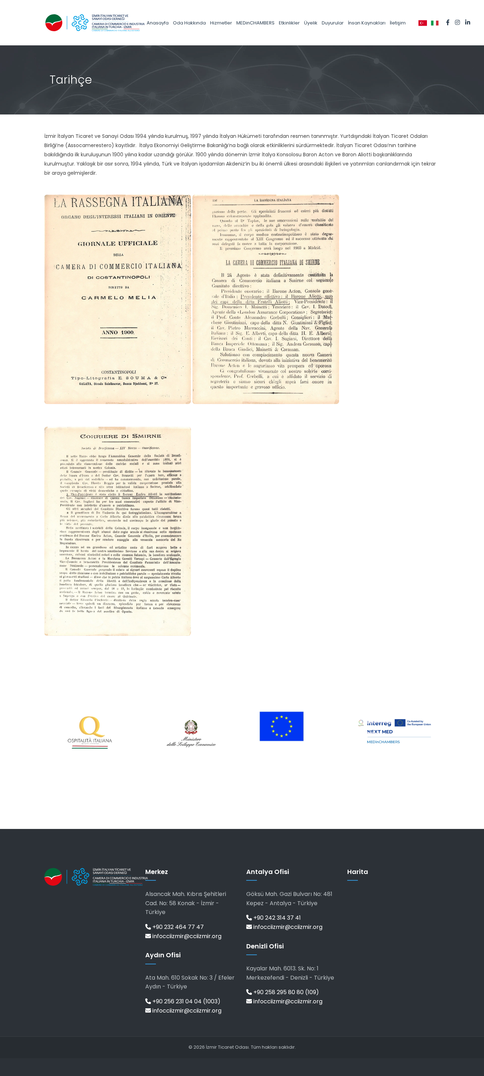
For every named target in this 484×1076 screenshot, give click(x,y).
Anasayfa (158, 22)
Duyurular (333, 22)
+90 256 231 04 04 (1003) (185, 1001)
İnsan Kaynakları (366, 22)
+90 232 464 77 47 (177, 927)
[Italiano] (434, 22)
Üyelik (310, 22)
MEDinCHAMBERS (255, 22)
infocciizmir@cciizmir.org (186, 936)
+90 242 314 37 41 (276, 918)
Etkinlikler (289, 22)
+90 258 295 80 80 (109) (285, 992)
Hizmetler (221, 22)
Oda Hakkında (189, 22)
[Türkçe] (422, 22)
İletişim (398, 22)
